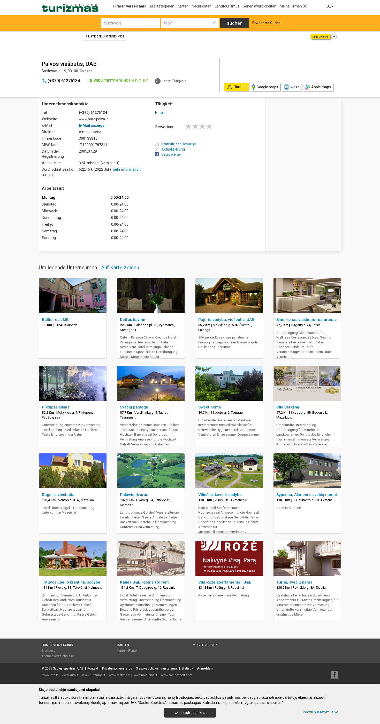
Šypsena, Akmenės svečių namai (306, 494)
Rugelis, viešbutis (58, 494)
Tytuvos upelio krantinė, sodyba (71, 582)
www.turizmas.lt (93, 675)
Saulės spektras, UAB (68, 668)
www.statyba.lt (119, 675)
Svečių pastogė (134, 407)
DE (329, 6)
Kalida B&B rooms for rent (144, 582)
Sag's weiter (171, 154)
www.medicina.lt (145, 675)
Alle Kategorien (161, 6)
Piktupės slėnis (55, 407)
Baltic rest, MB (55, 319)
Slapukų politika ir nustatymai (157, 668)
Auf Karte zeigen (120, 267)
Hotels (160, 113)
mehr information (126, 169)
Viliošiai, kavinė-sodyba (220, 494)
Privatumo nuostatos (117, 668)
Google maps (267, 87)
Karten (183, 6)
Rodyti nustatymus (318, 712)
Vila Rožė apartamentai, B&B (225, 582)
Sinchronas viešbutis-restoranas (306, 319)
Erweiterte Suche (266, 23)
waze (295, 87)
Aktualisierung (173, 149)
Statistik (187, 668)
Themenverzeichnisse (58, 656)
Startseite (49, 650)
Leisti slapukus (193, 713)
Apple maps (321, 87)
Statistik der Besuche (178, 144)
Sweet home (209, 407)
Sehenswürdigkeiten (259, 6)
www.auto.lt (70, 675)
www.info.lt (50, 675)
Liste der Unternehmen (106, 36)
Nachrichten (201, 6)
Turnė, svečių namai (295, 582)
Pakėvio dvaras (134, 494)
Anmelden (204, 668)
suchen (234, 23)
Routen (133, 650)
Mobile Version (205, 645)
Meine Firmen (293, 6)
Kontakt (92, 668)
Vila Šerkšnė (287, 407)
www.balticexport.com (176, 675)
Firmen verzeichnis (129, 6)
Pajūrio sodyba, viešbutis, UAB (226, 319)
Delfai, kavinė (132, 319)
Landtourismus (227, 6)
